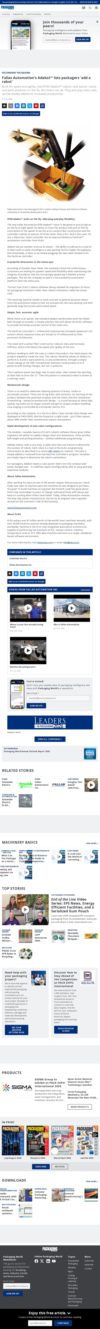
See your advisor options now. (17, 1030)
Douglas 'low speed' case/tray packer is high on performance (75, 785)
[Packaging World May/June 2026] (38, 1140)
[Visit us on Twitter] (42, 1261)
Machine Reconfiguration (23, 667)
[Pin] (36, 105)
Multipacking (9, 1204)
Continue (63, 1323)
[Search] (90, 7)
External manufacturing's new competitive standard (73, 1196)
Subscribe (40, 1166)
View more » (86, 590)
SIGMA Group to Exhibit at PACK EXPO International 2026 (50, 1083)
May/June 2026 (37, 1158)
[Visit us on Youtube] (54, 1261)
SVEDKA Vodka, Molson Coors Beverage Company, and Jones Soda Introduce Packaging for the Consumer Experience (8, 937)
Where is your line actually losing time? (26, 625)
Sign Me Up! (82, 39)
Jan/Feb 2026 (87, 1158)
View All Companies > (50, 739)
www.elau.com (45, 542)
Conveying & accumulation (9, 796)
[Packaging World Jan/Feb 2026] (87, 1140)
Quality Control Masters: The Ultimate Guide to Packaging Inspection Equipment (33, 858)
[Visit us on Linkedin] (48, 1261)
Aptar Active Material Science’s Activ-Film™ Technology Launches (80, 1082)
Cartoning (73, 779)
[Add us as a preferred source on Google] (42, 105)
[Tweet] (29, 105)
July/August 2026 (13, 1158)
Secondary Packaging (16, 72)
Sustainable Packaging (63, 895)
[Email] (10, 105)
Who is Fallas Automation (66, 624)
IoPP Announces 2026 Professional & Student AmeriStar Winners (42, 937)
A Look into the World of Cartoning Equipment (75, 856)
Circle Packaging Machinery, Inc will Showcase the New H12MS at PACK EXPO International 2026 (82, 1094)
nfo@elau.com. (71, 542)
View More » (92, 843)
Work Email (33, 693)
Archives (60, 1166)
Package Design (6, 931)
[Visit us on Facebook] (36, 1261)
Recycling (7, 948)
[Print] (4, 105)
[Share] (17, 105)
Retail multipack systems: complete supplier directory (7, 1210)
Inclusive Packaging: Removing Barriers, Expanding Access (41, 1194)
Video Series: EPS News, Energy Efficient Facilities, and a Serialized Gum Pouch (72, 905)
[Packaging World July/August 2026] (13, 1140)
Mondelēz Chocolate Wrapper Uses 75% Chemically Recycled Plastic (74, 936)
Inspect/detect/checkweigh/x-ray (34, 852)
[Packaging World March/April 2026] (62, 1140)
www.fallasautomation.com (22, 507)
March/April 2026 (62, 1158)
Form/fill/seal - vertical (8, 852)
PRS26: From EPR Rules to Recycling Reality (9, 953)
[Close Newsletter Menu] (97, 21)
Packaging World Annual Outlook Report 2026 (27, 751)
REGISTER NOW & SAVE (66, 1029)
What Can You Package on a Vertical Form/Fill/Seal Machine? (9, 858)
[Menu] (96, 7)
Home (4, 779)
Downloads (41, 1189)
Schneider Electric (18, 558)
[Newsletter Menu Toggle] (83, 7)
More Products (80, 1107)
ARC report (54, 451)
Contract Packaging (69, 1190)
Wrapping (72, 930)
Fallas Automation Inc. (21, 565)
